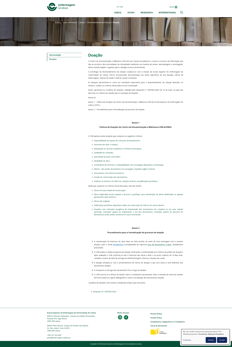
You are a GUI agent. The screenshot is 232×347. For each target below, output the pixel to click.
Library (82, 22)
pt (118, 7)
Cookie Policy (156, 318)
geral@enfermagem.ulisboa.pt (58, 338)
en (121, 7)
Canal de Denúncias (158, 326)
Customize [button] (187, 340)
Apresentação (55, 55)
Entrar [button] (172, 7)
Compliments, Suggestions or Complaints (167, 322)
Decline (211, 340)
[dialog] (205, 337)
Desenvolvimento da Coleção (99, 22)
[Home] (61, 7)
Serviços (53, 59)
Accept (222, 340)
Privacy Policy (156, 314)
